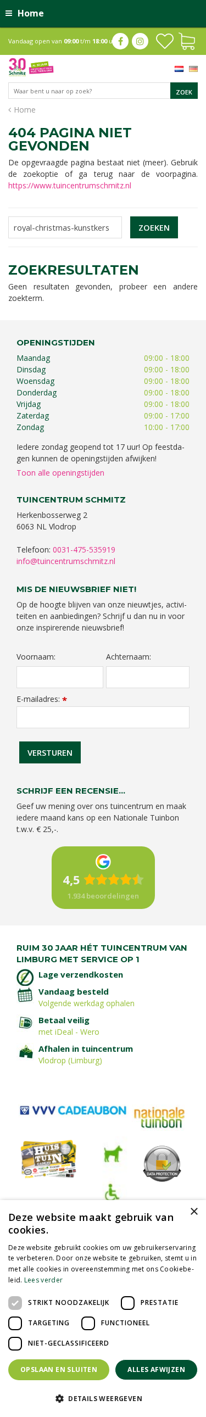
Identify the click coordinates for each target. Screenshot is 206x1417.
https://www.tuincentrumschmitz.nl (69, 185)
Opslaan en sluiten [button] (58, 1369)
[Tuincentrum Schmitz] (31, 66)
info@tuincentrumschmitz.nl (65, 561)
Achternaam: (128, 657)
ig (140, 41)
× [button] (194, 1212)
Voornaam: (35, 657)
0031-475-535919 (84, 549)
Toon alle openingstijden (60, 472)
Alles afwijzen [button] (156, 1369)
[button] (103, 1398)
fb (120, 41)
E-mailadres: (41, 699)
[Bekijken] (187, 40)
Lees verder (43, 1280)
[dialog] (103, 1308)
